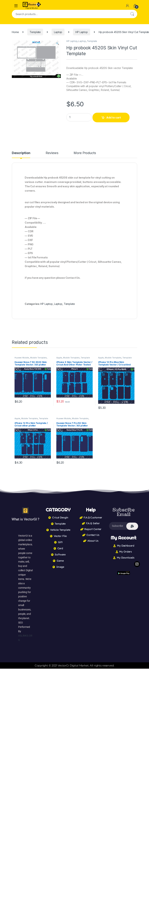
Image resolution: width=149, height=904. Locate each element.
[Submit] (132, 526)
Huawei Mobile (22, 357)
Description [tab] (21, 153)
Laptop (58, 32)
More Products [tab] (85, 153)
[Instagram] (137, 564)
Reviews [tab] (52, 153)
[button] (57, 43)
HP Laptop (81, 32)
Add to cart (113, 117)
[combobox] (69, 14)
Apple (59, 357)
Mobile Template (38, 357)
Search (132, 14)
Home (15, 32)
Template (35, 32)
